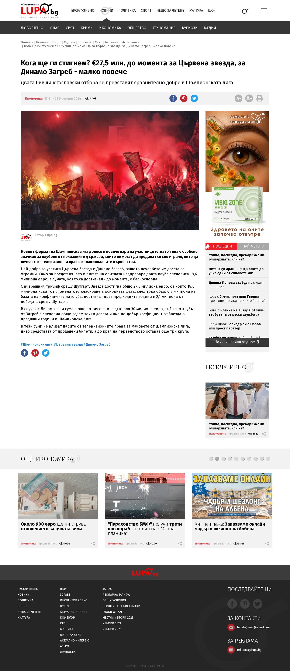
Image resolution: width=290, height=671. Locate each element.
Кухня (64, 606)
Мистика (66, 629)
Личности (67, 652)
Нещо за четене (170, 10)
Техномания (164, 28)
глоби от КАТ (112, 612)
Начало (27, 42)
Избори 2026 (112, 629)
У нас (54, 28)
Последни (222, 246)
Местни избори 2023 (118, 617)
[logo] (39, 10)
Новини (106, 10)
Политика (127, 10)
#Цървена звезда (68, 344)
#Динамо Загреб (97, 344)
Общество (136, 28)
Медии (210, 28)
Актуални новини (74, 612)
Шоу (211, 10)
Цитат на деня (70, 635)
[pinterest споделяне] (183, 98)
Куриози (190, 28)
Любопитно (32, 28)
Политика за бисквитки (121, 606)
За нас (107, 589)
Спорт (146, 10)
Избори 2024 (112, 623)
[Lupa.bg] (26, 238)
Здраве (65, 594)
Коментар (67, 617)
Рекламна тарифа (116, 594)
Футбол (69, 42)
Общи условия (114, 600)
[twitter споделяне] (194, 98)
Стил (64, 623)
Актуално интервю (74, 640)
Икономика (110, 28)
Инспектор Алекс (73, 600)
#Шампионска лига (37, 344)
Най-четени (253, 246)
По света (85, 42)
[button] (211, 459)
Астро (64, 646)
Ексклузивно (82, 10)
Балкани (111, 42)
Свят (70, 28)
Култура (196, 10)
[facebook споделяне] (173, 98)
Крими (87, 28)
